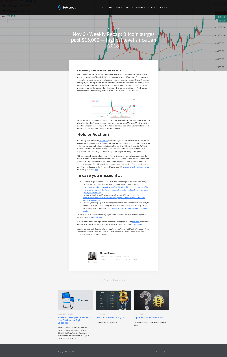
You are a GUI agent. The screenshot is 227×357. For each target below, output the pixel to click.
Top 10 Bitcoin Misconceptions (149, 317)
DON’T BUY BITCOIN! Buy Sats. (111, 317)
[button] (115, 7)
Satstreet (136, 222)
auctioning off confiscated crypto (137, 167)
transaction (103, 140)
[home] (67, 7)
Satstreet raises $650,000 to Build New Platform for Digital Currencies (74, 320)
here (96, 169)
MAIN (103, 8)
